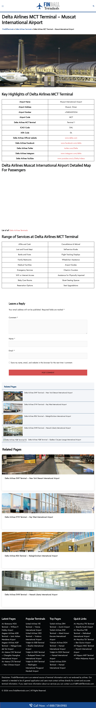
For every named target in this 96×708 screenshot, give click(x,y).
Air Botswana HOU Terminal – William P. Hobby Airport (10, 626)
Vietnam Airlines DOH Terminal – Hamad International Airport (58, 645)
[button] (93, 6)
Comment (13, 317)
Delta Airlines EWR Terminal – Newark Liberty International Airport (47, 428)
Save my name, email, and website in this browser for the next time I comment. (42, 362)
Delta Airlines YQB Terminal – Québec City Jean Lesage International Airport (54, 439)
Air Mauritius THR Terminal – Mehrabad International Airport (82, 633)
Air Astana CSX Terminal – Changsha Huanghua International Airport (11, 655)
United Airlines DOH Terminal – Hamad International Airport (58, 664)
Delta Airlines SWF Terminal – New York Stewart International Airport (48, 392)
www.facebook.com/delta (71, 143)
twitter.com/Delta (71, 148)
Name (12, 338)
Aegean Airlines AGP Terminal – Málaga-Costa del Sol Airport (11, 645)
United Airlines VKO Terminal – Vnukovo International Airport (34, 636)
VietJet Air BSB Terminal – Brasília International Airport (35, 645)
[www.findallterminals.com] (48, 5)
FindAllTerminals (8, 29)
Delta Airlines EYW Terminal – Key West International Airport (45, 404)
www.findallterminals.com (19, 690)
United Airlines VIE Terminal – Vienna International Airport (33, 626)
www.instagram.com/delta (71, 153)
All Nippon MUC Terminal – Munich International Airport (84, 648)
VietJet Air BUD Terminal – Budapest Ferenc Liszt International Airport (35, 655)
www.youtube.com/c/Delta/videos (71, 158)
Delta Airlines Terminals (23, 29)
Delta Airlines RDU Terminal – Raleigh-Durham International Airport (47, 416)
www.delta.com (71, 138)
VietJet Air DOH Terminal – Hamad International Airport (59, 655)
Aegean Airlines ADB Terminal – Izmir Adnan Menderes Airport (11, 636)
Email (12, 350)
